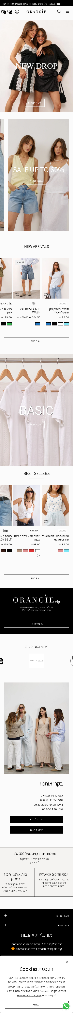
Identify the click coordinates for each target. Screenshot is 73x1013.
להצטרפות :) (36, 623)
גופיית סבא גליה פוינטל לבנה (27, 538)
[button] (59, 11)
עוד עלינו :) (36, 819)
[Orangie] (36, 11)
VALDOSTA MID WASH (30, 311)
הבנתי (36, 1004)
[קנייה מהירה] (45, 294)
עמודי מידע (62, 915)
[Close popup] (67, 963)
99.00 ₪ (64, 317)
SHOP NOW (35, 102)
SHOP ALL (36, 341)
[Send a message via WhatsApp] (66, 1006)
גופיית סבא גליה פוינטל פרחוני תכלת (55, 538)
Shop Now (36, 181)
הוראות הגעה (36, 830)
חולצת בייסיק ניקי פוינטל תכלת (59, 311)
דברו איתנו (63, 925)
